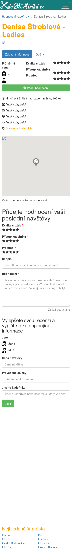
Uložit (8, 404)
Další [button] (39, 54)
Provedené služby (14, 373)
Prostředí (9, 248)
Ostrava (43, 539)
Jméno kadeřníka (13, 387)
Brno (41, 535)
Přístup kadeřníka (15, 236)
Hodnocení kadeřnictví (16, 16)
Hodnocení (10, 274)
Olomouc (44, 543)
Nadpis (7, 259)
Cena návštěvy (12, 358)
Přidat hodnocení (37, 88)
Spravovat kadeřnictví (19, 128)
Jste (5, 337)
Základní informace (17, 54)
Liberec (7, 547)
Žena (11, 344)
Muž (11, 350)
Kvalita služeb (12, 225)
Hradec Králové (48, 547)
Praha (6, 535)
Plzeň (5, 539)
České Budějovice (13, 543)
